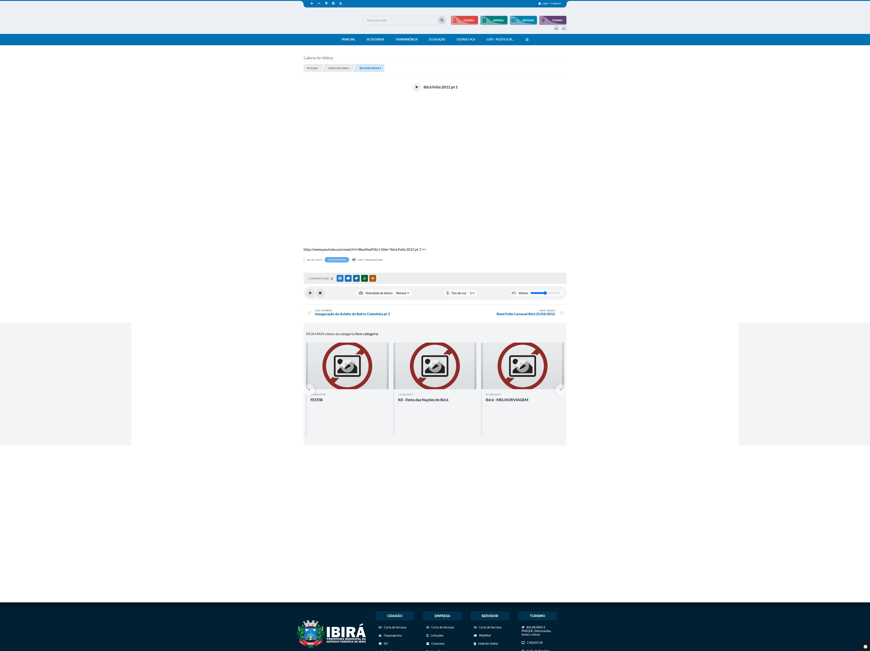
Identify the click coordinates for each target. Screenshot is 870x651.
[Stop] (320, 293)
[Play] (310, 293)
